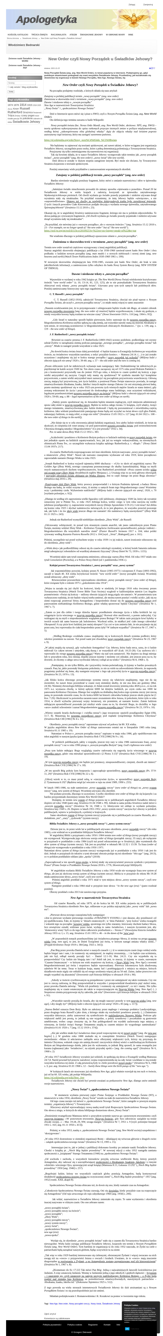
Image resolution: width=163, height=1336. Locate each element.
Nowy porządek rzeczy (79, 1304)
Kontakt (107, 1325)
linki (118, 1325)
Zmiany (17, 116)
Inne (130, 35)
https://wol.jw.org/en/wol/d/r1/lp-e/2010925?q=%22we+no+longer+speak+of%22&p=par (90, 230)
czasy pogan (27, 115)
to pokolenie (26, 118)
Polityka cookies (74, 1325)
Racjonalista (58, 35)
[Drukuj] (150, 68)
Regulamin (93, 1325)
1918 (34, 105)
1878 (16, 105)
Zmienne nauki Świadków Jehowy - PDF (25, 66)
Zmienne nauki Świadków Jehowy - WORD (25, 59)
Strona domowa (13, 38)
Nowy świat (96, 1304)
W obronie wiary (115, 35)
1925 (39, 105)
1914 (22, 104)
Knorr (15, 108)
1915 (29, 105)
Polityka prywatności (52, 1325)
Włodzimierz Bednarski (24, 45)
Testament (37, 113)
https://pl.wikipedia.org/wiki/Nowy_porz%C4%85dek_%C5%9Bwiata (80, 140)
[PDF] (152, 68)
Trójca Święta (39, 35)
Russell (24, 108)
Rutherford (15, 112)
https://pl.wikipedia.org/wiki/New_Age (64, 1077)
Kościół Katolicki (18, 35)
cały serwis (14, 87)
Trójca (11, 115)
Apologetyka (46, 19)
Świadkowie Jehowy (91, 35)
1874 (10, 105)
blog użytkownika (29, 87)
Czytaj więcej (134, 1329)
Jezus (10, 109)
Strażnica (27, 112)
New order (63, 1304)
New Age (54, 1304)
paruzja (16, 118)
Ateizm (73, 35)
